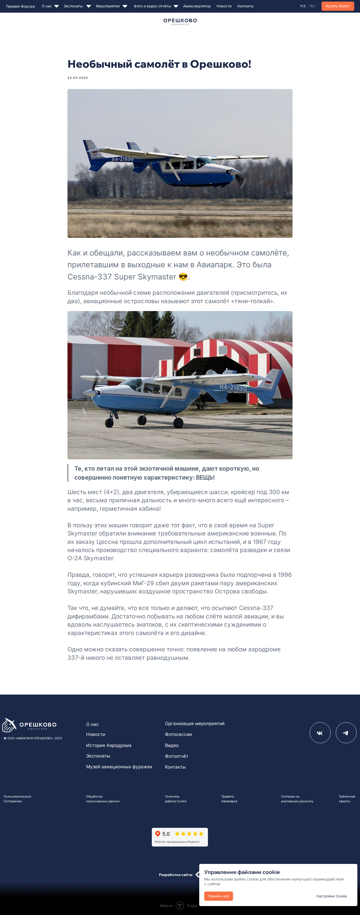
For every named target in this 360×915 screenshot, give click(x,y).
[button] (338, 6)
